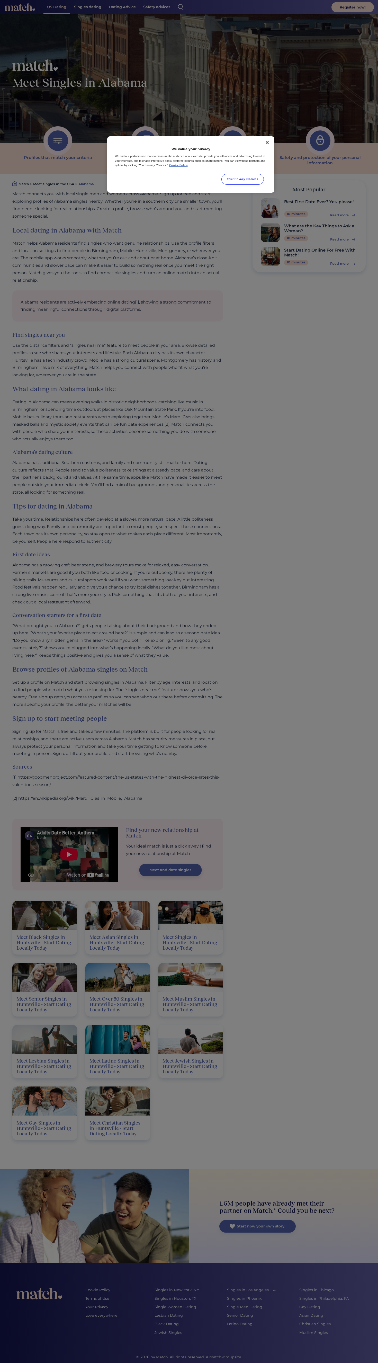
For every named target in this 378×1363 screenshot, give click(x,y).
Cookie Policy (178, 165)
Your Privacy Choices (242, 179)
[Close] (267, 142)
